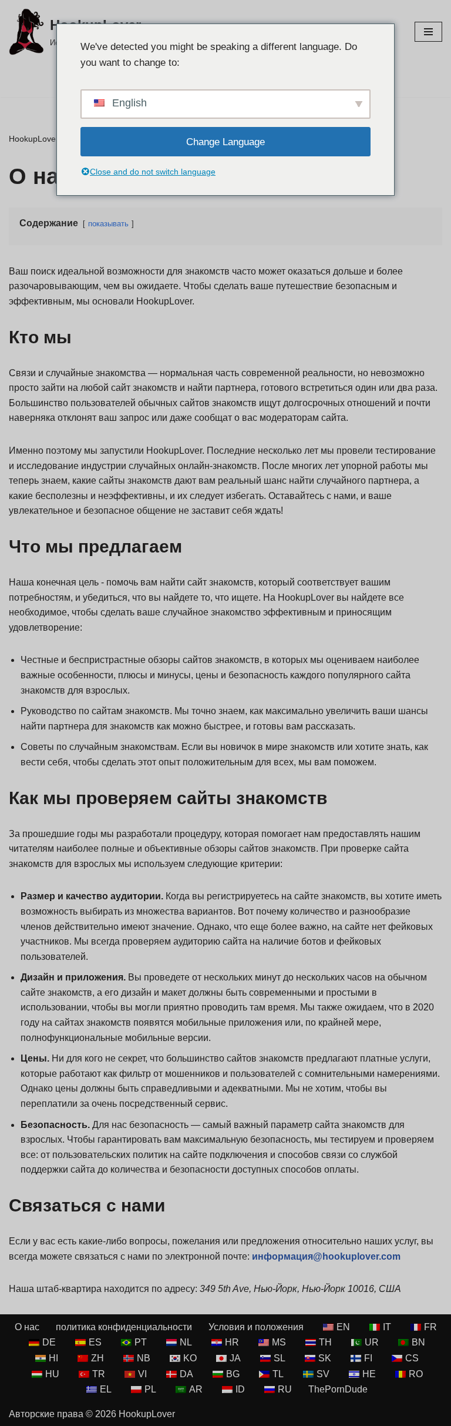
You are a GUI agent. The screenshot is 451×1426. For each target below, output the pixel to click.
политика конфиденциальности (124, 1327)
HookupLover (34, 138)
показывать (108, 223)
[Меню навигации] (428, 32)
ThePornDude (338, 1389)
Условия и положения (256, 1327)
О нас (27, 1327)
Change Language (225, 142)
